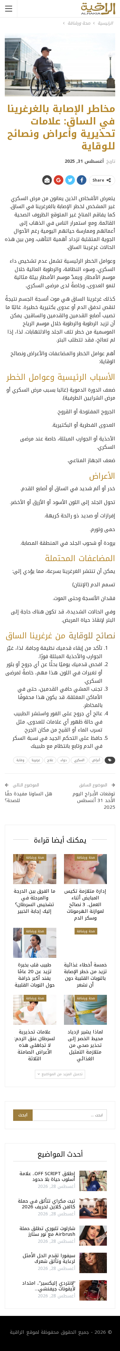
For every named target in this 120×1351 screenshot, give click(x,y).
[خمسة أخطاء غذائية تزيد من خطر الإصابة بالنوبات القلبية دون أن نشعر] (85, 943)
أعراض (96, 760)
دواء (63, 760)
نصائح (105, 635)
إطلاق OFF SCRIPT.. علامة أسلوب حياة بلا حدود (47, 1176)
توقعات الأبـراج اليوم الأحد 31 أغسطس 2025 (94, 800)
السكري (79, 760)
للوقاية (80, 635)
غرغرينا (36, 760)
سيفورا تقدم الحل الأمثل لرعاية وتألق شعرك (49, 1258)
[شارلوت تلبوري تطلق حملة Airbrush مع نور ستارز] (93, 1236)
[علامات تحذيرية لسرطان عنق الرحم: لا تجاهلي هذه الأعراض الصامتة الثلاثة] (34, 1010)
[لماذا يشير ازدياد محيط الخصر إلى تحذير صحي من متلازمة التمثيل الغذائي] (85, 1010)
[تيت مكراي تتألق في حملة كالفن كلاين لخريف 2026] (93, 1208)
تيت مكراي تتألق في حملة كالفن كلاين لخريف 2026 (46, 1204)
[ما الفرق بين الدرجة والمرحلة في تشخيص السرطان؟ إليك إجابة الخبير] (34, 869)
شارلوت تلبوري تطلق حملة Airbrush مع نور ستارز (47, 1231)
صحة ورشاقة (86, 857)
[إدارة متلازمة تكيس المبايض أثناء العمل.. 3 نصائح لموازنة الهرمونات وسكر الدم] (85, 869)
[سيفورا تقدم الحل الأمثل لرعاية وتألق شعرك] (93, 1263)
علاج (50, 760)
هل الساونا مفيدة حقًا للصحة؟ (28, 797)
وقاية (20, 760)
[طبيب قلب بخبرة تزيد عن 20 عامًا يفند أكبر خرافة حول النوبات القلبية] (34, 943)
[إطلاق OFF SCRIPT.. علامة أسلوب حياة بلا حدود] (93, 1181)
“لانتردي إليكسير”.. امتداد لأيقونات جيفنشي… (48, 1286)
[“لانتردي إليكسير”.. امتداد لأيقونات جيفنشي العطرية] (93, 1290)
